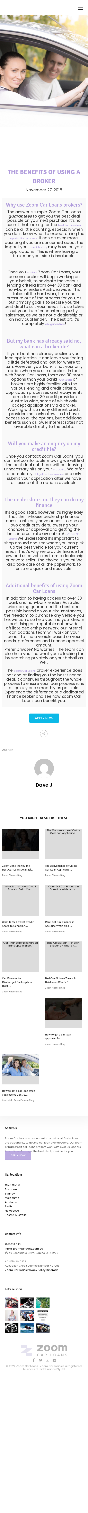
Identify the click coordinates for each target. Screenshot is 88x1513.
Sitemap (53, 1270)
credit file (59, 469)
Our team (65, 380)
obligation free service (49, 474)
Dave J (44, 785)
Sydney (10, 1194)
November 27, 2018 (44, 190)
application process (23, 238)
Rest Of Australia (16, 1215)
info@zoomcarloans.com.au (24, 1249)
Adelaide (11, 1202)
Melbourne (12, 1198)
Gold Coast (12, 1185)
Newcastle (12, 1211)
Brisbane (11, 1189)
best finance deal (69, 225)
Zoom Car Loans (25, 671)
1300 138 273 (13, 1244)
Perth (8, 1206)
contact (32, 272)
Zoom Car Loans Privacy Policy (25, 1270)
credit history (38, 247)
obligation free (55, 324)
